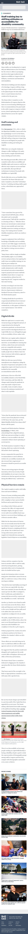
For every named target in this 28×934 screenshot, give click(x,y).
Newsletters (3, 925)
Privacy (10, 923)
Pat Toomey (7, 739)
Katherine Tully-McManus (8, 58)
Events (2, 923)
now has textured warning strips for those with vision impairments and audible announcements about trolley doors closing (13, 713)
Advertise (17, 922)
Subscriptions (18, 925)
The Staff (10, 925)
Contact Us (11, 922)
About (2, 922)
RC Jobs (17, 923)
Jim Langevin (8, 129)
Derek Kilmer (5, 430)
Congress (7, 13)
